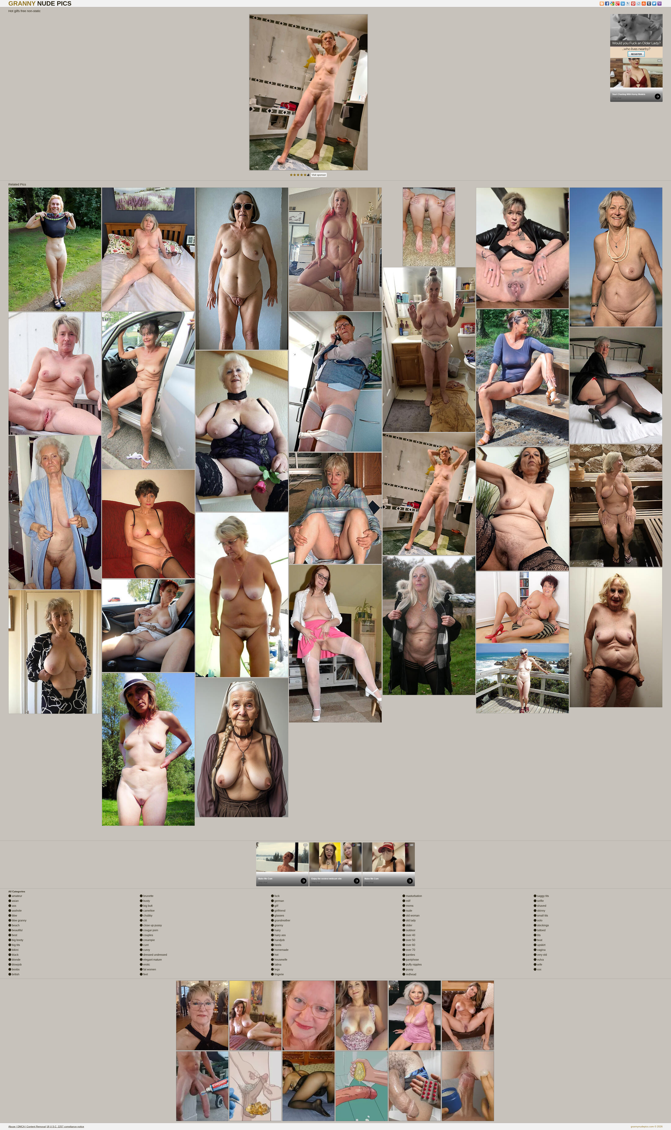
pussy (409, 969)
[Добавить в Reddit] (638, 3)
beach (15, 925)
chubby (147, 915)
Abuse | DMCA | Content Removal (27, 1126)
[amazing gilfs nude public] (241, 431)
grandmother (282, 920)
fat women (149, 969)
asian (15, 900)
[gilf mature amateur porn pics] (522, 377)
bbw (14, 915)
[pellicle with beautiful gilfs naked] (429, 349)
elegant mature (152, 959)
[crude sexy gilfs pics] (615, 385)
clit (145, 920)
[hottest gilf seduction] (54, 249)
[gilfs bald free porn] (335, 644)
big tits (15, 944)
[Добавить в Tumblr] (649, 3)
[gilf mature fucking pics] (522, 248)
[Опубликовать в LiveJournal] (628, 3)
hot (276, 954)
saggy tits (542, 895)
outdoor (410, 930)
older (408, 925)
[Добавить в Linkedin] (623, 3)
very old (541, 954)
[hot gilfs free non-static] (429, 494)
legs (277, 969)
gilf (276, 905)
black (15, 954)
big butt (147, 905)
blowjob (16, 964)
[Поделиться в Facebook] (607, 3)
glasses (279, 915)
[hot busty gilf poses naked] (241, 747)
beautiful (17, 930)
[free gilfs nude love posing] (148, 749)
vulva (540, 959)
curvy (146, 949)
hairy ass (280, 935)
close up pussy (152, 925)
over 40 (410, 935)
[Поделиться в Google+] (617, 3)
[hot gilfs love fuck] (54, 373)
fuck (277, 895)
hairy (277, 930)
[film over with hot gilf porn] (148, 249)
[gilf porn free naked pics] (54, 652)
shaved (541, 905)
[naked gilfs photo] (522, 607)
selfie (540, 900)
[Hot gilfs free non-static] (308, 92)
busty (146, 900)
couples (148, 935)
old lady (410, 920)
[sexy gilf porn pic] (148, 524)
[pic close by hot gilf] (335, 382)
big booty (17, 940)
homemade (281, 949)
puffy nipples (413, 964)
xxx (538, 969)
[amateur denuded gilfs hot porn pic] (429, 625)
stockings (542, 925)
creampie (149, 940)
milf (407, 900)
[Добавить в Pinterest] (633, 3)
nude (408, 910)
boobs (15, 969)
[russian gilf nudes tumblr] (335, 508)
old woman (412, 915)
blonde (15, 959)
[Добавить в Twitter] (654, 3)
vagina (541, 949)
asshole (16, 910)
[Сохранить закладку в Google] (612, 3)
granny (278, 925)
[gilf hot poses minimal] (615, 505)
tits (538, 935)
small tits (542, 915)
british (15, 974)
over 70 (410, 949)
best (14, 935)
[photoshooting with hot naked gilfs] (335, 249)
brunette (148, 895)
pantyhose (412, 959)
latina (277, 964)
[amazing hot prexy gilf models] (241, 594)
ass (13, 905)
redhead (410, 974)
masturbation (413, 895)
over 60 (410, 944)
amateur (16, 895)
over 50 (410, 940)
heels (277, 944)
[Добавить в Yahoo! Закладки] (659, 3)
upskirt (540, 944)
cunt (146, 944)
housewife (280, 959)
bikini (15, 949)
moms (409, 905)
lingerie (279, 974)
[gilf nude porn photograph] (148, 625)
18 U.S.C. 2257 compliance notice (65, 1126)
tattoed (541, 930)
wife (539, 964)
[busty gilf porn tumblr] (522, 678)
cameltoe (149, 910)
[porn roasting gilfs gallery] (615, 257)
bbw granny (18, 920)
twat (539, 940)
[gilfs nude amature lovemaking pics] (522, 509)
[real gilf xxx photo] (148, 390)
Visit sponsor (319, 174)
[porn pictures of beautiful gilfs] (241, 268)
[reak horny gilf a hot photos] (54, 512)
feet (145, 974)
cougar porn (150, 930)
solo (539, 920)
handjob (279, 940)
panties (410, 954)
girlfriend (279, 910)
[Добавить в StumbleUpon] (644, 3)
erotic (146, 964)
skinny (540, 910)
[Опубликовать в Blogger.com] (602, 3)
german (279, 900)
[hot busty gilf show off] (615, 637)
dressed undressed (155, 954)
